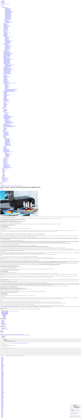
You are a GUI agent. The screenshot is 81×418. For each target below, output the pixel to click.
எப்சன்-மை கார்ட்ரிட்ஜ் (6, 80)
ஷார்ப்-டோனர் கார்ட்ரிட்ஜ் (7, 17)
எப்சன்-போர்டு (5, 109)
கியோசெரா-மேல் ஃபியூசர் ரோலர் (7, 59)
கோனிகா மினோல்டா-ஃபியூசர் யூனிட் (9, 46)
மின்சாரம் (4, 158)
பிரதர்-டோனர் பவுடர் (7, 20)
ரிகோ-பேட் (5, 148)
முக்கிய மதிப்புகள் (5, 179)
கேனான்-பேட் (5, 146)
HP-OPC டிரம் (5, 32)
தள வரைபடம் (22, 334)
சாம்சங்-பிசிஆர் (8, 156)
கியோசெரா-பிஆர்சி (7, 154)
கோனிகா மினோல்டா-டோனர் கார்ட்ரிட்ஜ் (9, 11)
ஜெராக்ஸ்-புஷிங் (7, 114)
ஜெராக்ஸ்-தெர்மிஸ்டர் (6, 163)
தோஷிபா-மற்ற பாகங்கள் (7, 142)
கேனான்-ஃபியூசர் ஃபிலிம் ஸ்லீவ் (7, 52)
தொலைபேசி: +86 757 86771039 (5, 311)
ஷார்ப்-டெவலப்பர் (7, 38)
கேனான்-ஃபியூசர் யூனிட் (7, 45)
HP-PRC (6, 153)
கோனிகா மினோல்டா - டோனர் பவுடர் (9, 21)
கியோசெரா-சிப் (5, 104)
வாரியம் (3, 108)
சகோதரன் (4, 174)
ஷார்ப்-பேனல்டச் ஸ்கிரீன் (6, 150)
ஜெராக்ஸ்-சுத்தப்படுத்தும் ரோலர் (8, 123)
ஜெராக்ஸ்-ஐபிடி (6, 88)
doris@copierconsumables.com (5, 313)
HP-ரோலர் (5, 94)
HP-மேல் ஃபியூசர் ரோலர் (6, 58)
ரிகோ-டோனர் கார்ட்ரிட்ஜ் (7, 16)
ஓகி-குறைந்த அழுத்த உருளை (7, 70)
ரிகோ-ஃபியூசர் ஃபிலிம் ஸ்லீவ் (7, 54)
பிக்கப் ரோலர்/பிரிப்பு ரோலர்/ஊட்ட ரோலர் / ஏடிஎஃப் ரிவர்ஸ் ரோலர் (9, 91)
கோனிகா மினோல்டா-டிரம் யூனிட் (7, 25)
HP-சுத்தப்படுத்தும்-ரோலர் (8, 121)
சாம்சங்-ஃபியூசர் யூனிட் (7, 47)
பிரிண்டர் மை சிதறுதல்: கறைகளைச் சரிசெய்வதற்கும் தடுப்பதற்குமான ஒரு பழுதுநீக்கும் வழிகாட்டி (12, 185)
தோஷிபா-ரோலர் (5, 98)
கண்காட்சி (4, 180)
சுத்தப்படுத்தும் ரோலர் (6, 120)
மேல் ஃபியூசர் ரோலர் (4, 323)
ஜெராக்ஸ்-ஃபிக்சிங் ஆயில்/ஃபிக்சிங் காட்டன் (8, 126)
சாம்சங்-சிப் (5, 106)
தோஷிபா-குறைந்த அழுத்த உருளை (7, 73)
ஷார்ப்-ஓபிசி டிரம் (5, 34)
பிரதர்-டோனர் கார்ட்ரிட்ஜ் (7, 8)
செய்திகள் (3, 177)
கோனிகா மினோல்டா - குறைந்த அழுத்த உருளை (9, 69)
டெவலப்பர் (5, 36)
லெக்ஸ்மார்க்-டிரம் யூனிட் (6, 26)
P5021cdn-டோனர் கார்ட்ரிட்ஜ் (8, 15)
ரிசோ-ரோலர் (5, 96)
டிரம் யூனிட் (4, 23)
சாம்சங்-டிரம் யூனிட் (6, 28)
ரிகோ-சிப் (5, 105)
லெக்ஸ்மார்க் (4, 175)
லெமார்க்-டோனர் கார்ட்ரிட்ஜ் (8, 12)
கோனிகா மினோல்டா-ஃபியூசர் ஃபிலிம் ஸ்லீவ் (8, 53)
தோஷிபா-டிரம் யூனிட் (6, 29)
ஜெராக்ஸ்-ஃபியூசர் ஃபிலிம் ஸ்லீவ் (7, 56)
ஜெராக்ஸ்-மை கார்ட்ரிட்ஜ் (6, 82)
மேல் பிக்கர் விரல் (6, 143)
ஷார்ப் (3, 173)
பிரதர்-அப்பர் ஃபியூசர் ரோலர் (7, 57)
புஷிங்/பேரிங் (4, 111)
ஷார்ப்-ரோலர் (5, 97)
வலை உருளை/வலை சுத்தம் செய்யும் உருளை (7, 167)
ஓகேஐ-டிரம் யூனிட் (6, 27)
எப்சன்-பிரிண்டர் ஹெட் (6, 100)
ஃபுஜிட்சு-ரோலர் (5, 93)
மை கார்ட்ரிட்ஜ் (3, 322)
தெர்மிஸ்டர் (4, 162)
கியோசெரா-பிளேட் (6, 76)
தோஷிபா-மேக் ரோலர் (6, 133)
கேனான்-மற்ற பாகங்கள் (7, 138)
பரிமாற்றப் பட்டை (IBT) (6, 84)
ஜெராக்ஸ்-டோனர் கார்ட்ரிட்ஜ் (8, 19)
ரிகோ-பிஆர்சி (6, 155)
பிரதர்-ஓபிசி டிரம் (5, 31)
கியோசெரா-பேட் (5, 147)
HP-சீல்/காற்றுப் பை (6, 161)
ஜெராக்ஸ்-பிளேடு (6, 79)
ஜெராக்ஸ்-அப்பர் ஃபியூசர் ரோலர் (7, 63)
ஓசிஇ (3, 172)
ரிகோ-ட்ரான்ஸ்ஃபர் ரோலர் (6, 165)
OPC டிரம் (4, 30)
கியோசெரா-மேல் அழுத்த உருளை (8, 65)
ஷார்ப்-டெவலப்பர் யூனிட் (7, 42)
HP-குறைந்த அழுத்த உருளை (7, 68)
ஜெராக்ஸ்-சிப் (5, 107)
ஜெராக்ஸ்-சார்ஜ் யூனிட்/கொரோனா (7, 117)
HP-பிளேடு (5, 75)
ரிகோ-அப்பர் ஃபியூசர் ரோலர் (7, 61)
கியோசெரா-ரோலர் (6, 95)
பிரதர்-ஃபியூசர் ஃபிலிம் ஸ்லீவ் (7, 51)
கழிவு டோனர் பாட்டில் (5, 166)
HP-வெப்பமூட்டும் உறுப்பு (6, 131)
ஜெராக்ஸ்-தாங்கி (7, 112)
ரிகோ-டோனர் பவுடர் (7, 22)
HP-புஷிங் (6, 113)
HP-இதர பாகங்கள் (7, 139)
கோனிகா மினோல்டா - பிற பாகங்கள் (9, 140)
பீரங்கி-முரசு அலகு (6, 24)
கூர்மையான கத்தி (6, 78)
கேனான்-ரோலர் (5, 92)
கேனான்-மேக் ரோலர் (6, 132)
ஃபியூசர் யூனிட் (5, 44)
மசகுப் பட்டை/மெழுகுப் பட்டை (6, 134)
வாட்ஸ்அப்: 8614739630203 (4, 314)
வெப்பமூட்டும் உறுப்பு (5, 130)
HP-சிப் (5, 103)
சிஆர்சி (5, 152)
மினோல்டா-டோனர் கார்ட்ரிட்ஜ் (8, 13)
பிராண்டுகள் (3, 168)
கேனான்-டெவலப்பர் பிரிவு (8, 40)
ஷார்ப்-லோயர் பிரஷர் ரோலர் (6, 72)
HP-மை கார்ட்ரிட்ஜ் (6, 81)
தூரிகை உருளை (5, 118)
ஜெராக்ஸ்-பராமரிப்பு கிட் (7, 50)
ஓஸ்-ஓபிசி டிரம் (5, 33)
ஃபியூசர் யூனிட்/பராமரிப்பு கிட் (6, 43)
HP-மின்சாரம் (5, 159)
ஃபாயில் (5, 137)
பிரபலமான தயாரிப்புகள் (17, 334)
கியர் (3, 127)
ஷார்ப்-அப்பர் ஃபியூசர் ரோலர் (7, 62)
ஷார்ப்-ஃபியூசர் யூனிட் (7, 48)
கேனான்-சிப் (5, 102)
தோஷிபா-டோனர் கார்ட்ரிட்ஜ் (8, 18)
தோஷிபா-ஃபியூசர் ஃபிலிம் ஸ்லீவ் (7, 55)
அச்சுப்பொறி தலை (5, 99)
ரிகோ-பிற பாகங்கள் (7, 141)
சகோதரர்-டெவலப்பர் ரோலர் (7, 124)
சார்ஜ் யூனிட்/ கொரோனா (5, 115)
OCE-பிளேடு (5, 77)
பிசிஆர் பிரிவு (5, 157)
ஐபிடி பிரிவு (5, 83)
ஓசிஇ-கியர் (5, 128)
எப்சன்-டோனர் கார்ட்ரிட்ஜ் (7, 10)
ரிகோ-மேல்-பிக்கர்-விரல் (7, 144)
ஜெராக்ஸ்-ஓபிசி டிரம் (6, 35)
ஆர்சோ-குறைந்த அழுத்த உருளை (7, 71)
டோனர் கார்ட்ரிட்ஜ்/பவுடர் (5, 7)
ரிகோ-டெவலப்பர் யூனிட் (7, 41)
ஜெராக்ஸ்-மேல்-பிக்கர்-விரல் (8, 145)
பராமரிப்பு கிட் (5, 49)
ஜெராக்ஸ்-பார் (5, 136)
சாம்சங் (3, 171)
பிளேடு (3, 74)
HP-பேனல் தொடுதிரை (6, 149)
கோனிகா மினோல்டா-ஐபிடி (8, 86)
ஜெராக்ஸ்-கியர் (5, 129)
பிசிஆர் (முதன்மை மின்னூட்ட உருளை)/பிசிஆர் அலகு (8, 151)
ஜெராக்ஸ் (4, 170)
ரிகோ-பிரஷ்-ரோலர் (7, 119)
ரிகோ (3, 169)
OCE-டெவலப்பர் (7, 37)
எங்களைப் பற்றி (3, 178)
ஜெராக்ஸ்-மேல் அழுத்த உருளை (8, 66)
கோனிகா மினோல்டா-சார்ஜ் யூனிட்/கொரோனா (8, 116)
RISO (3, 176)
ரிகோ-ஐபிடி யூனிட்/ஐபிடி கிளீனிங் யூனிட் (9, 90)
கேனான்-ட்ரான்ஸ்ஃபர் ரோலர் (7, 164)
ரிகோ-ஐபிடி (6, 87)
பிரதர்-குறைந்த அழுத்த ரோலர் (7, 67)
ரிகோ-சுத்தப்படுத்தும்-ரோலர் (8, 122)
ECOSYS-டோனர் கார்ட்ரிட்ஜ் (8, 9)
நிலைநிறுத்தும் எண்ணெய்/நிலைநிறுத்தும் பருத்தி (8, 125)
